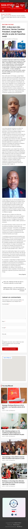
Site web (4, 334)
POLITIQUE (10, 24)
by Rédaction (15, 39)
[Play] (12, 514)
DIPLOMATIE (5, 427)
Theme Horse (16, 524)
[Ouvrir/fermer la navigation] (3, 10)
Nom (3, 321)
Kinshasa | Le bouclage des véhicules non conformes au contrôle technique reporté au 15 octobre (13, 482)
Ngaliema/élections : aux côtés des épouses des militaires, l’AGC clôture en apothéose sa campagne (13, 289)
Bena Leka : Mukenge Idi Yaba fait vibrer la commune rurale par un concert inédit (13, 282)
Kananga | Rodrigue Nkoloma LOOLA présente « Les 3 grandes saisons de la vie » (13, 406)
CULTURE (4, 401)
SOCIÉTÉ (4, 453)
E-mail (4, 327)
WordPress (19, 526)
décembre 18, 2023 (6, 39)
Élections (5, 24)
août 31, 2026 (5, 410)
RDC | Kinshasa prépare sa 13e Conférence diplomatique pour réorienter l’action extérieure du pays (13, 432)
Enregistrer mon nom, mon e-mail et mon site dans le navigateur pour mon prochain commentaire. (13, 343)
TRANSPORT (5, 477)
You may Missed (7, 386)
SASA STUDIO (8, 5)
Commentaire (5, 304)
